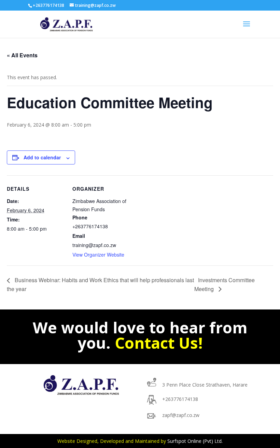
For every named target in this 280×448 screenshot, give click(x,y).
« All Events (22, 55)
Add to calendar (42, 157)
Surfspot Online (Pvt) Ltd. (195, 441)
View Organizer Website (98, 254)
